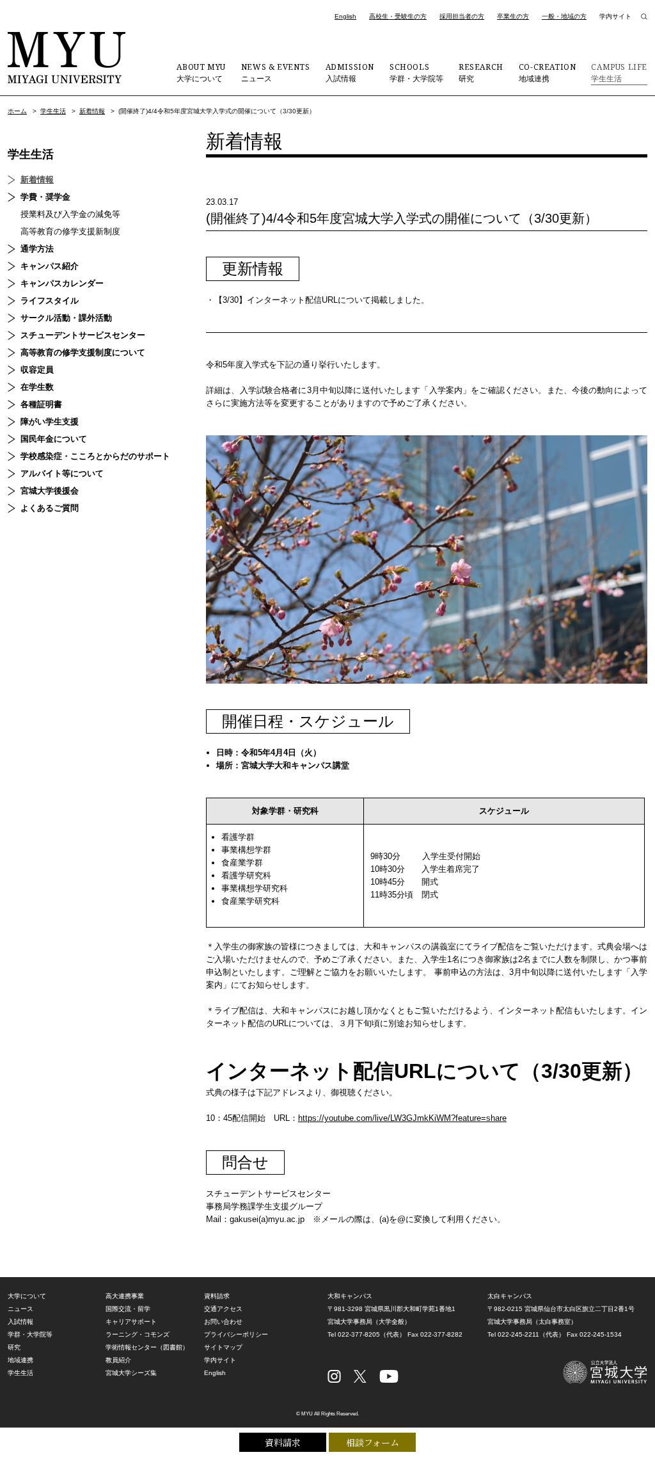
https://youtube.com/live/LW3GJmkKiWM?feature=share (402, 1118)
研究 (481, 72)
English (345, 16)
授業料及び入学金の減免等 (70, 214)
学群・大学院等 (416, 72)
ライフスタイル (49, 300)
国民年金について (53, 439)
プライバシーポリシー (236, 1334)
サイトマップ (223, 1347)
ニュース (275, 72)
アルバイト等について (62, 473)
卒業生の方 (513, 16)
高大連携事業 (125, 1296)
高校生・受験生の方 (398, 16)
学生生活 (619, 72)
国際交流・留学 (128, 1308)
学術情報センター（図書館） (147, 1347)
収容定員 (37, 369)
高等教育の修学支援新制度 (70, 231)
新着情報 (92, 111)
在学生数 (37, 387)
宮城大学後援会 (49, 490)
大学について (201, 72)
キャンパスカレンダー (62, 283)
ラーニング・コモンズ (138, 1334)
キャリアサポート (131, 1321)
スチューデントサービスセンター (82, 335)
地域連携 (547, 72)
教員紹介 (118, 1360)
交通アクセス (223, 1308)
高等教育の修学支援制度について (82, 352)
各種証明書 (41, 404)
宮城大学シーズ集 (131, 1372)
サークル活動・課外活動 (66, 318)
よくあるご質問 (49, 508)
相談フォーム (372, 1442)
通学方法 (37, 249)
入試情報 (350, 72)
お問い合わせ (223, 1321)
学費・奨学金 (45, 197)
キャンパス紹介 (49, 266)
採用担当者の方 (461, 16)
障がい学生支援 (49, 421)
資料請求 (283, 1442)
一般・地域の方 (564, 16)
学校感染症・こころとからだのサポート (95, 456)
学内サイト (615, 16)
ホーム (17, 111)
